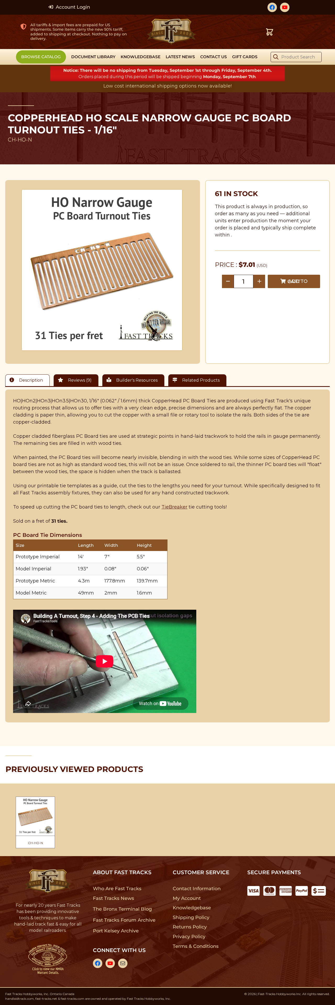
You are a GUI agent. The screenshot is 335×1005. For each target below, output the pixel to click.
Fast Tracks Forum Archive (124, 920)
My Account (187, 898)
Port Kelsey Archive (115, 931)
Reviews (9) (79, 380)
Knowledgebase (192, 908)
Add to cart (297, 281)
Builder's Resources (136, 380)
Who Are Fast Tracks (117, 888)
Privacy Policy (189, 936)
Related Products (200, 380)
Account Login (72, 7)
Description (30, 380)
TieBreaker (174, 507)
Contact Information (196, 888)
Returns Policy (190, 927)
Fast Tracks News (113, 898)
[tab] (28, 380)
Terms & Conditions (196, 946)
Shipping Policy (191, 917)
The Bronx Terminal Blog (122, 909)
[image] (102, 270)
